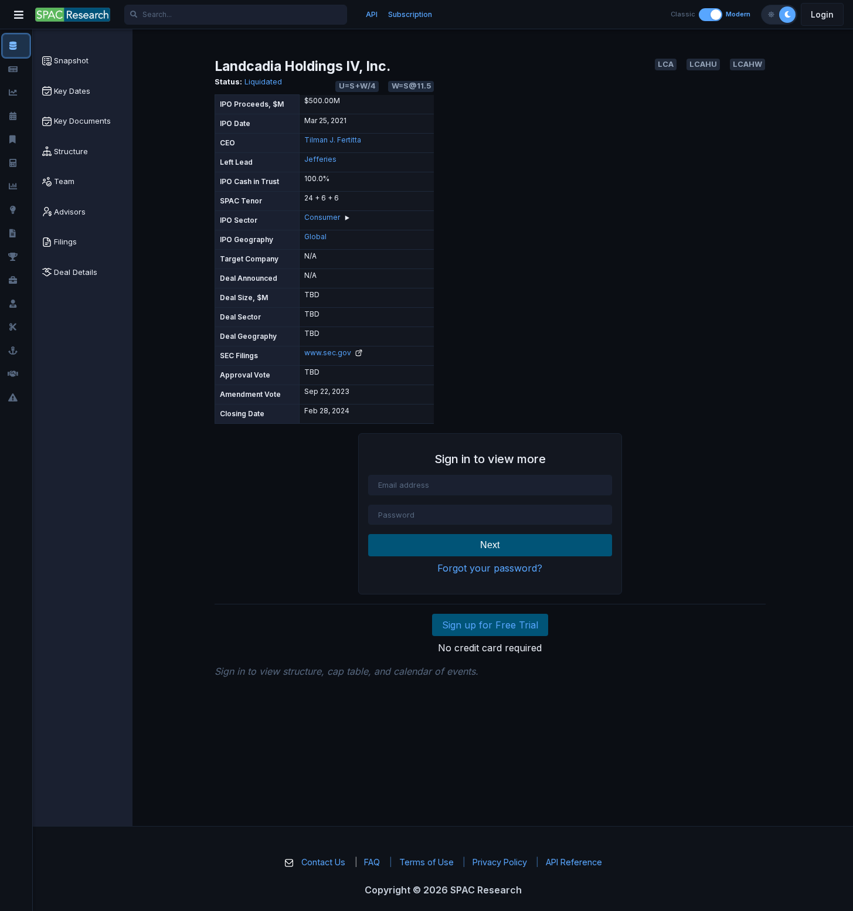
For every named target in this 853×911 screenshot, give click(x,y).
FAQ (372, 862)
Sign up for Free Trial (490, 625)
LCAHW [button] (747, 64)
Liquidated (263, 81)
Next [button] (489, 545)
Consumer (322, 217)
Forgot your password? (489, 568)
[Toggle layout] (710, 14)
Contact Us (323, 862)
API (372, 14)
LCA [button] (666, 64)
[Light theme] (771, 14)
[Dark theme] (787, 14)
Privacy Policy (500, 862)
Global (315, 236)
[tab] (82, 61)
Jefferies (320, 159)
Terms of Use (426, 862)
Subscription (410, 14)
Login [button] (822, 14)
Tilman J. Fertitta (332, 139)
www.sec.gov (328, 352)
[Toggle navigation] (18, 14)
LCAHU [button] (703, 64)
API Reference (574, 862)
